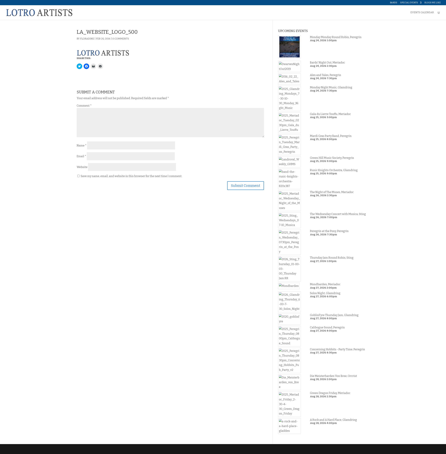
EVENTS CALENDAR (422, 12)
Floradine (87, 38)
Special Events (409, 3)
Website (82, 167)
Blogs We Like (432, 3)
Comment (84, 105)
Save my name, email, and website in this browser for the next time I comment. (131, 176)
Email (81, 156)
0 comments (120, 38)
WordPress (132, 449)
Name (82, 145)
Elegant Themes (100, 449)
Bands (393, 3)
